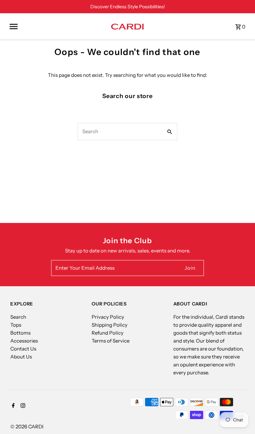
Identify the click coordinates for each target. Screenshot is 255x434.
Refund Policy (108, 333)
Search (18, 317)
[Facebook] (12, 406)
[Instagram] (22, 406)
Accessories (24, 341)
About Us (21, 356)
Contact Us (23, 349)
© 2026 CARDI (26, 426)
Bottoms (20, 333)
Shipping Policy (110, 325)
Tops (15, 325)
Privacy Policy (108, 317)
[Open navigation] (58, 26)
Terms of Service (110, 341)
